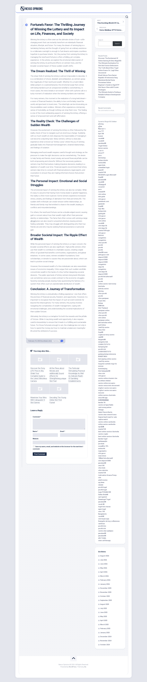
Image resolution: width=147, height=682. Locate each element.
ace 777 (101, 131)
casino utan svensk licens (107, 414)
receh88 (101, 138)
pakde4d (101, 204)
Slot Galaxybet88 (104, 371)
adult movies (103, 480)
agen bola (101, 165)
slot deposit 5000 (104, 461)
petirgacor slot (103, 255)
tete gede (101, 196)
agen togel (102, 509)
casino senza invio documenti (109, 385)
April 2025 (103, 620)
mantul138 (102, 172)
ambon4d (101, 448)
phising (101, 124)
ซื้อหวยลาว (102, 129)
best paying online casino (107, 359)
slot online (102, 194)
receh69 (101, 141)
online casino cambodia (106, 424)
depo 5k (101, 267)
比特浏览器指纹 (103, 400)
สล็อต (100, 126)
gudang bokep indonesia (107, 354)
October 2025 (105, 596)
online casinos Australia (106, 395)
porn (100, 155)
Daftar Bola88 (103, 494)
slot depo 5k (102, 226)
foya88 (100, 177)
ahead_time (47, 341)
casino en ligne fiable (105, 405)
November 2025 (105, 592)
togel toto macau (104, 506)
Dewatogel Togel (104, 499)
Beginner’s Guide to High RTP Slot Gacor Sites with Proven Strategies (108, 87)
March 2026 (104, 576)
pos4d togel (102, 487)
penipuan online (103, 310)
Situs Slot (101, 330)
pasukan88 (102, 143)
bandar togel (102, 439)
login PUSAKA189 (104, 492)
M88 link (101, 305)
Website (35, 439)
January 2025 (105, 632)
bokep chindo (103, 160)
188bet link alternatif (105, 458)
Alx (85, 667)
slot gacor (102, 199)
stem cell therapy (104, 540)
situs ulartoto (103, 470)
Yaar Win (101, 209)
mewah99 (101, 192)
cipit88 (100, 337)
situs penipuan (103, 298)
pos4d (100, 245)
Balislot (101, 235)
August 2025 (104, 604)
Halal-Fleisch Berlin (105, 412)
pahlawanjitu (102, 441)
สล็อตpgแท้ (102, 184)
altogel (33, 221)
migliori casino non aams (107, 388)
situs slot (101, 373)
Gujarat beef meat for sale (107, 417)
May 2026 (103, 568)
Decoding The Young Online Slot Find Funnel (58, 400)
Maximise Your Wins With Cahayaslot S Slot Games (38, 400)
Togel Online (102, 146)
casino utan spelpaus (105, 531)
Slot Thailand (103, 308)
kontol (100, 136)
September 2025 (106, 600)
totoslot (101, 393)
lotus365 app (102, 398)
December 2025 (105, 588)
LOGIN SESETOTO (104, 351)
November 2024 (105, 641)
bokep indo (102, 211)
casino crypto (103, 434)
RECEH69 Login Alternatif (107, 175)
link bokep (102, 158)
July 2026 (103, 560)
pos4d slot (102, 349)
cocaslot (101, 187)
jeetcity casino (103, 288)
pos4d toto (102, 526)
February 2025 (105, 628)
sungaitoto (102, 238)
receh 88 (101, 504)
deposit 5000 (103, 257)
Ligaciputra (102, 451)
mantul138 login (104, 230)
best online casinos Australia (108, 431)
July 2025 (103, 608)
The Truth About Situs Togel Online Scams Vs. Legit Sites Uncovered (108, 70)
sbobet (100, 485)
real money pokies (104, 407)
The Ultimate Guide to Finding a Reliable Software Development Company (109, 94)
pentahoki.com (103, 201)
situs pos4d (102, 243)
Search (100, 40)
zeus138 (101, 465)
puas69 (100, 170)
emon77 (101, 153)
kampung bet (103, 347)
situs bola (101, 468)
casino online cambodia (106, 422)
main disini (102, 456)
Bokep (100, 303)
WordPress (73, 667)
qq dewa (101, 482)
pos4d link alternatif (105, 276)
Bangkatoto (102, 514)
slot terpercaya (103, 519)
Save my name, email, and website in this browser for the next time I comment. (58, 448)
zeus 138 (101, 511)
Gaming (56, 341)
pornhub (101, 444)
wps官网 (101, 427)
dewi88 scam (103, 252)
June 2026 (103, 564)
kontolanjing (102, 368)
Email (62, 431)
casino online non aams (106, 383)
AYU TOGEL (102, 538)
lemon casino (103, 148)
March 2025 (104, 624)
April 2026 (103, 572)
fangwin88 (102, 339)
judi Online (102, 325)
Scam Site (101, 301)
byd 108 (101, 133)
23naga (101, 410)
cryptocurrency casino (106, 335)
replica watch (103, 419)
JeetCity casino (103, 327)
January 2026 (105, 584)
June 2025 (103, 612)
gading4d (101, 213)
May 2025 (103, 616)
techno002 (102, 163)
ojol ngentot (102, 497)
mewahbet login (104, 167)
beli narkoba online (105, 322)
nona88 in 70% (103, 446)
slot (99, 477)
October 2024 (105, 645)
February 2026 (105, 580)
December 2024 (105, 636)
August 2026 (104, 556)
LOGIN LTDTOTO (104, 344)
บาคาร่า (101, 150)
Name (35, 431)
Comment (37, 417)
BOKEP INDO (102, 356)
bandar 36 (101, 402)
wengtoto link (103, 342)
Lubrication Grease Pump (107, 475)
